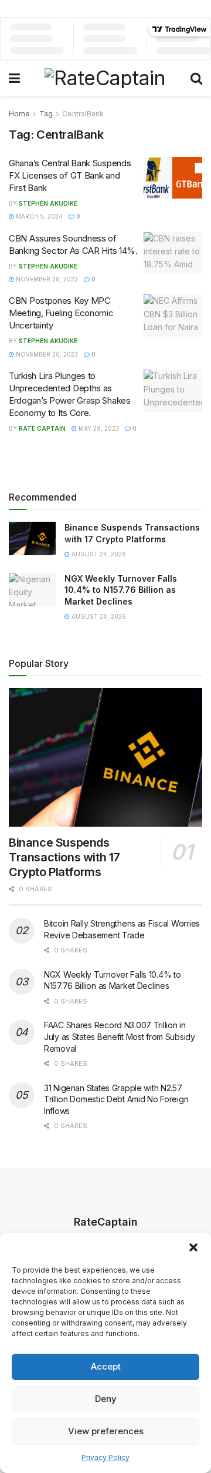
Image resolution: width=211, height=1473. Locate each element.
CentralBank (83, 113)
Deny (106, 1398)
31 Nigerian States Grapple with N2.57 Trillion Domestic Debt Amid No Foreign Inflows (116, 1099)
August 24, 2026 (98, 554)
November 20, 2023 (46, 354)
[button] (193, 1247)
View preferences (106, 1431)
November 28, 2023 (46, 279)
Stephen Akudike (48, 203)
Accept (106, 1366)
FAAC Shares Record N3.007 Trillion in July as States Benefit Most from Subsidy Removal (119, 1036)
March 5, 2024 (38, 216)
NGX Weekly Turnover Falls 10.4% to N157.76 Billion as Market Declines (120, 589)
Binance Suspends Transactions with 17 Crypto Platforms (64, 857)
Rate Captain (42, 428)
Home (19, 113)
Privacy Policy (105, 1457)
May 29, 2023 (98, 428)
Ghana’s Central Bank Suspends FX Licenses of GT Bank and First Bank (70, 175)
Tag (46, 113)
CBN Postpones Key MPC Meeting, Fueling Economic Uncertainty (61, 313)
